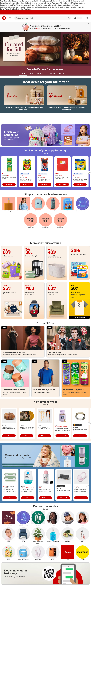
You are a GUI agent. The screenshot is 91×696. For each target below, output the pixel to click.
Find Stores (27, 9)
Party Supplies (44, 5)
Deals (6, 7)
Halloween (30, 1)
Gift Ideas (52, 5)
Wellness (62, 3)
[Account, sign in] (78, 18)
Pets (53, 3)
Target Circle (20, 9)
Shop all (45, 153)
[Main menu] (10, 18)
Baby (25, 3)
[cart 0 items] (87, 18)
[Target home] (4, 18)
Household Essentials (17, 3)
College (24, 1)
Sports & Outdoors (46, 3)
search (69, 18)
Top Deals (40, 7)
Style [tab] (31, 73)
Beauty (29, 3)
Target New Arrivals (6, 1)
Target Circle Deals (49, 7)
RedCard (13, 9)
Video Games (20, 5)
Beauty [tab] (52, 73)
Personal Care (36, 3)
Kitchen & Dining (68, 1)
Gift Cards (58, 5)
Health (57, 3)
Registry (7, 9)
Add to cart (9, 184)
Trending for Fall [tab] (64, 73)
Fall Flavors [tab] (41, 73)
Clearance (11, 7)
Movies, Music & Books (32, 5)
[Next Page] (89, 172)
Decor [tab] (23, 73)
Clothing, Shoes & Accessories (43, 1)
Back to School (17, 1)
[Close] (88, 23)
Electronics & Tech (10, 5)
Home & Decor (58, 1)
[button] (24, 174)
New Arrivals (19, 7)
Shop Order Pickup (68, 7)
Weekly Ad (58, 7)
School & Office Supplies (73, 3)
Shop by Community (68, 5)
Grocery (7, 3)
